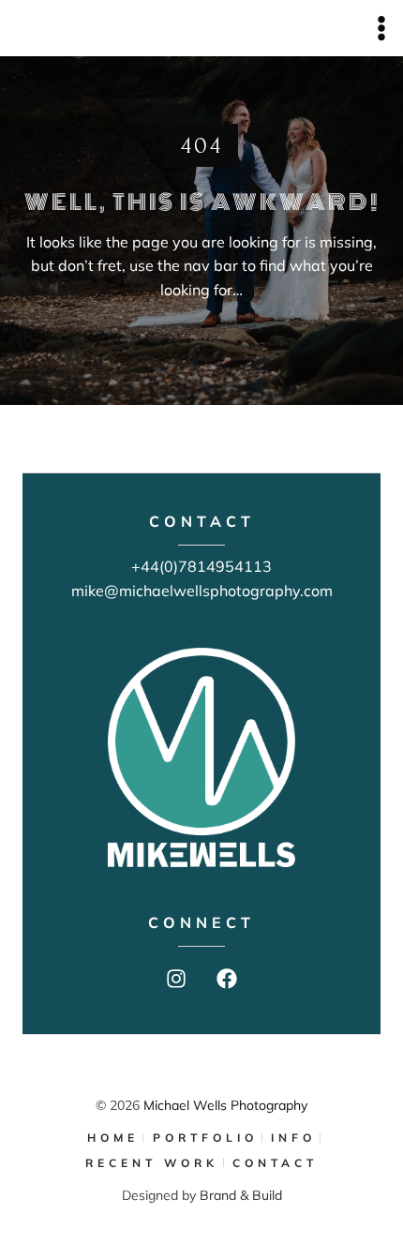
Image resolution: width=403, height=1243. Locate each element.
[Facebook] (227, 978)
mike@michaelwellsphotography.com (202, 590)
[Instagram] (176, 978)
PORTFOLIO (205, 1138)
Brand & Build (241, 1195)
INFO (293, 1138)
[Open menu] (381, 27)
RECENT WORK (151, 1163)
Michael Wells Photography (225, 1105)
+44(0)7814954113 (201, 566)
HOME (113, 1138)
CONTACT (275, 1163)
